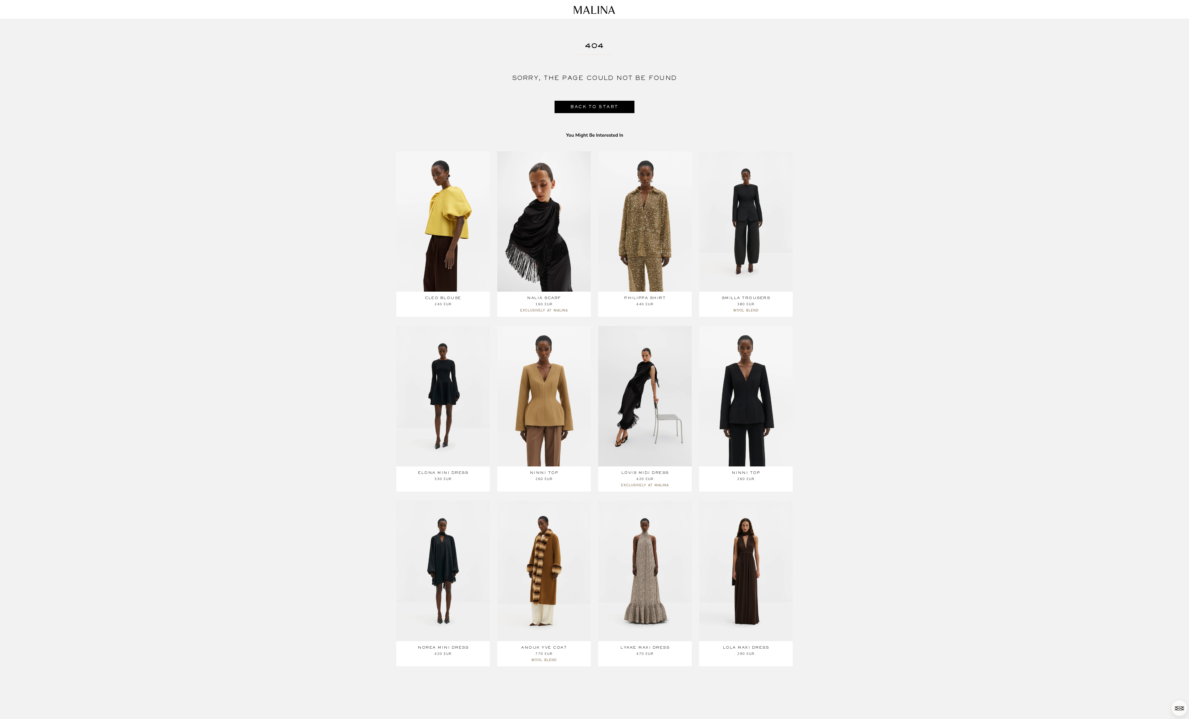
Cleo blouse (443, 298)
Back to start (594, 106)
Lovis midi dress (645, 472)
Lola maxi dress (746, 647)
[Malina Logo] (594, 10)
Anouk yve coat (544, 647)
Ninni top (544, 472)
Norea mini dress (443, 647)
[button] (1179, 708)
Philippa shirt (645, 298)
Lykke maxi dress (645, 647)
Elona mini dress (443, 472)
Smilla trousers (746, 298)
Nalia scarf (544, 298)
